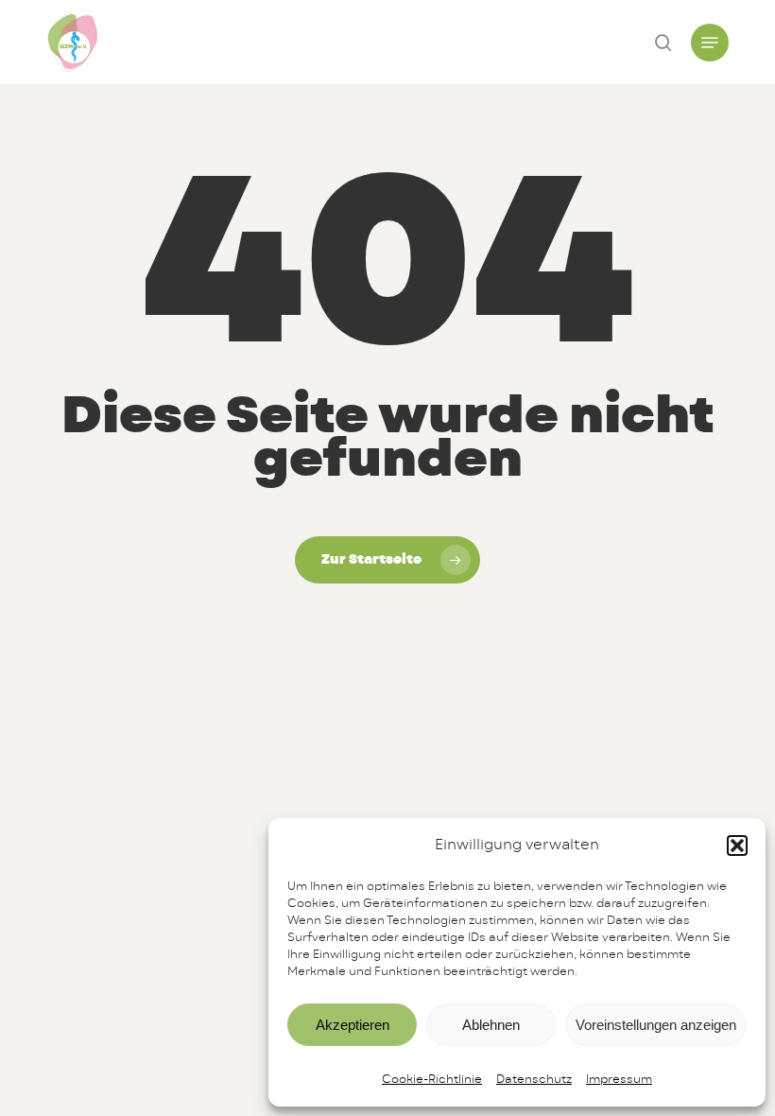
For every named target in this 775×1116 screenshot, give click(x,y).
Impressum (619, 1079)
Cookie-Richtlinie (432, 1079)
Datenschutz (534, 1079)
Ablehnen (491, 1025)
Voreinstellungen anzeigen (656, 1025)
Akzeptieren (352, 1025)
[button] (737, 845)
